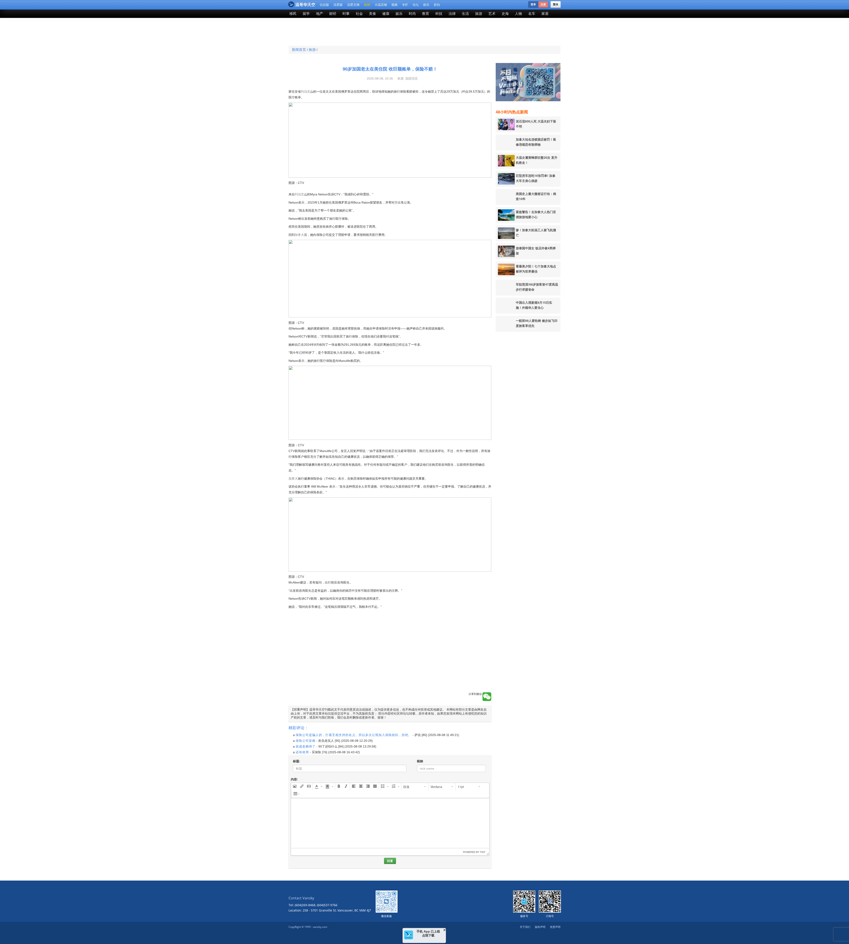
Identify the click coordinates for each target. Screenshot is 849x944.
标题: (296, 761)
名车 (531, 13)
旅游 (478, 13)
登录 (533, 4)
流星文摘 (353, 4)
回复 (390, 861)
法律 (452, 13)
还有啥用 (302, 752)
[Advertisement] (392, 32)
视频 (394, 4)
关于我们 (525, 927)
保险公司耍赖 (306, 740)
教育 (425, 13)
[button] (390, 620)
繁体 (555, 4)
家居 (545, 13)
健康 (385, 13)
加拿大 (299, 234)
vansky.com (320, 927)
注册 (543, 4)
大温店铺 (381, 4)
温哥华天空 (305, 4)
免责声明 (555, 927)
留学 (306, 13)
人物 (518, 13)
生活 (465, 13)
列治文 (305, 91)
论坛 (416, 4)
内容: (294, 779)
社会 (359, 13)
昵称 (420, 761)
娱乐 (426, 4)
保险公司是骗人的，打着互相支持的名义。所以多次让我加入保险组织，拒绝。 (354, 735)
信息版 (324, 4)
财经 (332, 13)
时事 (346, 13)
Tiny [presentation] (482, 852)
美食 (372, 13)
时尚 (412, 13)
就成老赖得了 (306, 746)
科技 (438, 13)
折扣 (437, 4)
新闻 (367, 4)
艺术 (491, 13)
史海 (505, 13)
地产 (319, 13)
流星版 (338, 4)
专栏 (405, 4)
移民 (292, 13)
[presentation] (295, 787)
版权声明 (540, 927)
